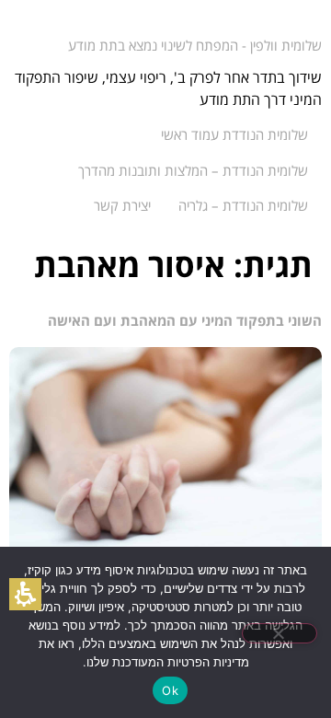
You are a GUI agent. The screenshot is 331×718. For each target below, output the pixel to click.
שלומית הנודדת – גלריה (243, 205)
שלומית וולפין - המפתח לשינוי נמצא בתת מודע (195, 45)
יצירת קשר (122, 205)
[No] (279, 633)
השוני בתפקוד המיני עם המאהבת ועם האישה (185, 320)
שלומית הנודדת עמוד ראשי (234, 134)
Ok (170, 690)
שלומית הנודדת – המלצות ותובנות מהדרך (193, 170)
